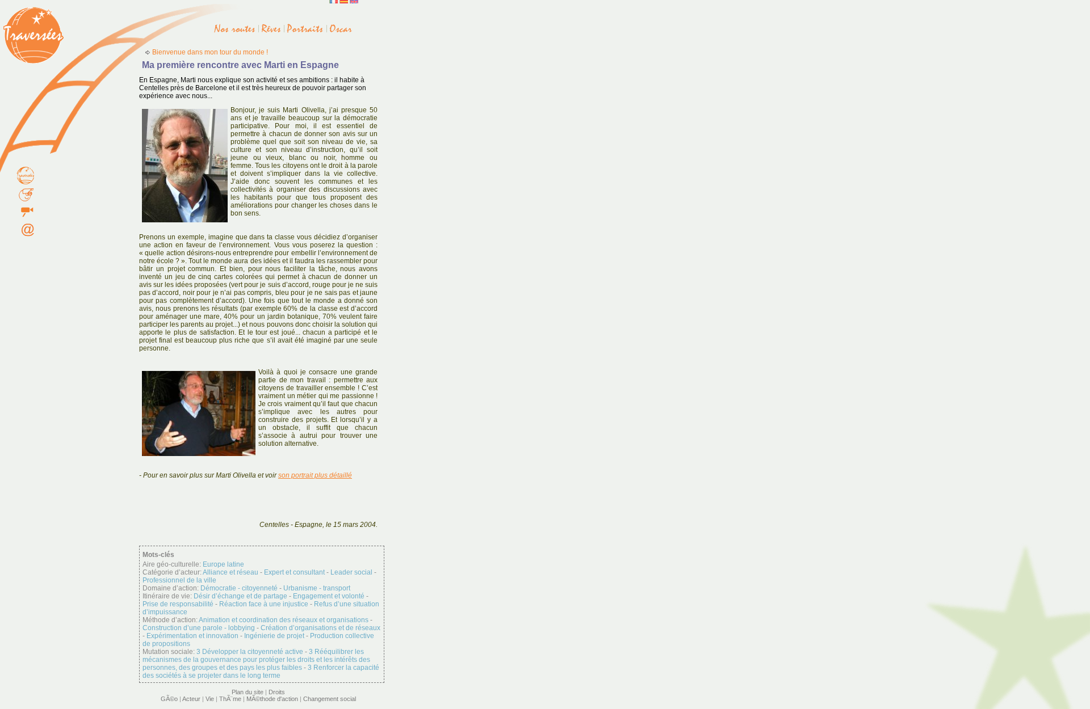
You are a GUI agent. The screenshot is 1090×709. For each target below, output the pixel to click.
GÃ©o (169, 698)
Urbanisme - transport (316, 588)
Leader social (351, 572)
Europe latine (223, 564)
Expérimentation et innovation (192, 636)
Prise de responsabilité (177, 604)
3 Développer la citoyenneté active (249, 652)
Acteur (191, 698)
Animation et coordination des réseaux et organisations (283, 620)
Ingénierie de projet (274, 636)
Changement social (329, 698)
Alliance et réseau (230, 572)
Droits (277, 692)
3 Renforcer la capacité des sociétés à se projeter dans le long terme (260, 672)
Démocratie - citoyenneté (239, 588)
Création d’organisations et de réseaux (320, 628)
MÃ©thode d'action (272, 698)
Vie (210, 698)
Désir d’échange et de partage (240, 596)
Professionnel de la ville (179, 580)
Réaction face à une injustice (263, 604)
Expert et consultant (294, 572)
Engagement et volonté (328, 596)
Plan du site (247, 692)
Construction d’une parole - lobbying (198, 628)
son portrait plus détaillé (315, 475)
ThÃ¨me (230, 698)
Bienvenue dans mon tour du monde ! (210, 52)
